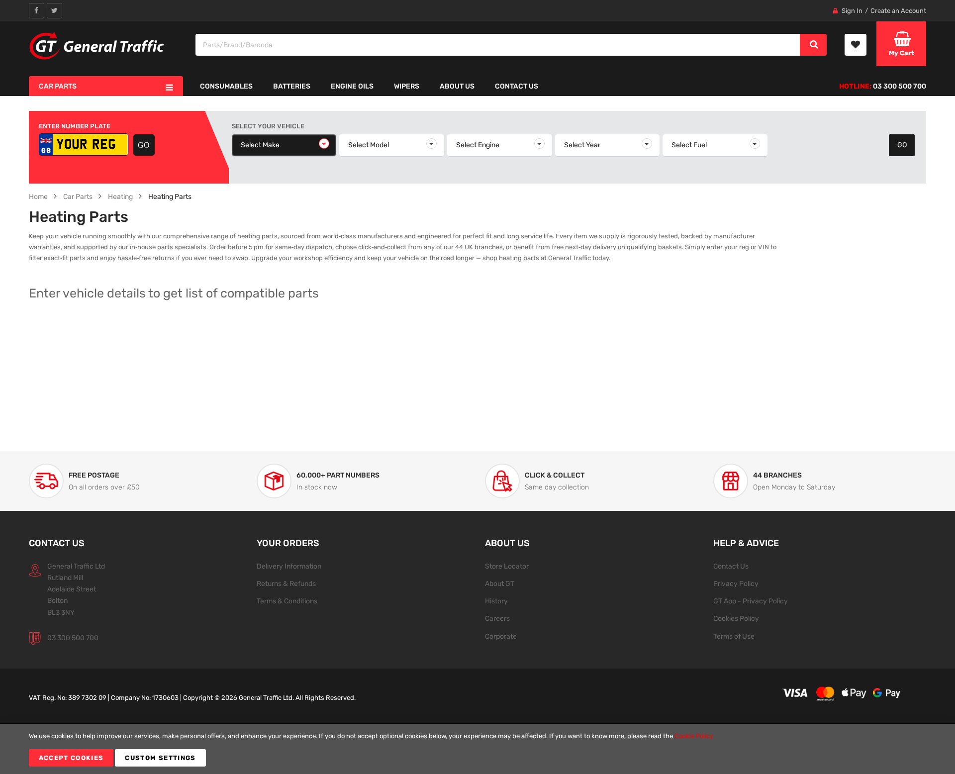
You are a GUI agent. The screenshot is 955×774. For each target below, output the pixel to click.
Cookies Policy (736, 618)
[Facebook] (36, 10)
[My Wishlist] (855, 45)
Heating (120, 196)
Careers (497, 618)
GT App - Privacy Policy (750, 601)
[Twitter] (54, 10)
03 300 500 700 (72, 638)
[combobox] (498, 45)
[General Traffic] (97, 45)
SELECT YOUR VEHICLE (268, 126)
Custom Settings (160, 758)
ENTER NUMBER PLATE (74, 126)
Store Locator (507, 566)
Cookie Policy (693, 736)
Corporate (501, 636)
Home (38, 196)
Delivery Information (289, 566)
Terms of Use (734, 636)
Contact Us (731, 566)
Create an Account (898, 10)
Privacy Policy (736, 583)
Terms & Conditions (287, 601)
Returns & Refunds (286, 583)
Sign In (852, 10)
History (496, 601)
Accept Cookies (71, 758)
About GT (499, 583)
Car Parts (78, 196)
